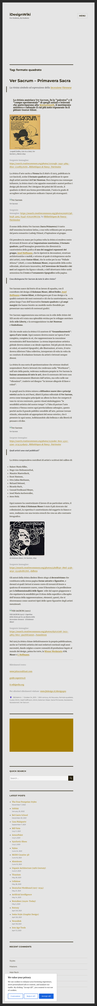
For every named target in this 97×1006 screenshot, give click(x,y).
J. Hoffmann (23, 654)
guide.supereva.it (18, 678)
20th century (43, 697)
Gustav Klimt (15, 700)
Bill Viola (16, 828)
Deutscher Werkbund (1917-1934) (28, 888)
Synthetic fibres (19, 841)
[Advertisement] (49, 39)
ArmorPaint (17, 835)
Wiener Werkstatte (53, 651)
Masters (13, 966)
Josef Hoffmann (25, 253)
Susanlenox (41, 635)
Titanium (16, 874)
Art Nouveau (54, 697)
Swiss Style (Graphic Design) (25, 914)
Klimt (35, 700)
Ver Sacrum (24, 702)
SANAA (15, 808)
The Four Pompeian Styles (24, 802)
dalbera (34, 571)
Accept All (46, 996)
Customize (15, 996)
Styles (12, 961)
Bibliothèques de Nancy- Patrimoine (45, 167)
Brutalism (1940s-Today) (24, 901)
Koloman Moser (44, 700)
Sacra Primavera (57, 700)
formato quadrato (66, 697)
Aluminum (17, 861)
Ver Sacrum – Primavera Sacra (40, 80)
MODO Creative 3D (20, 855)
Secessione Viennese (61, 87)
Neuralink (16, 921)
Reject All (31, 996)
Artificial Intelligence (22, 894)
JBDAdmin (17, 697)
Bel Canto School (20, 815)
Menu (82, 16)
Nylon (15, 848)
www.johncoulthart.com (21, 671)
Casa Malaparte (19, 822)
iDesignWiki (20, 14)
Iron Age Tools (19, 927)
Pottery (15, 908)
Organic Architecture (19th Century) (29, 868)
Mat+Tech (14, 972)
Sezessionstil (46, 105)
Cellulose (16, 881)
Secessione (68, 700)
